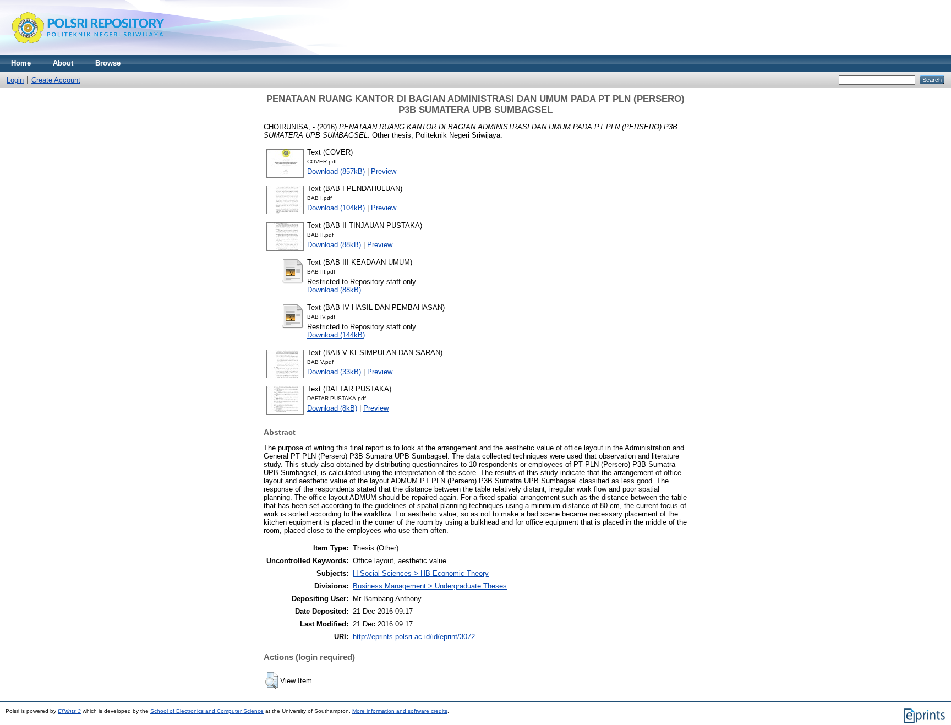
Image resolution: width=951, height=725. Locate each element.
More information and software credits (399, 711)
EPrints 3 (69, 711)
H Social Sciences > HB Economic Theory (421, 573)
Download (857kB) (336, 171)
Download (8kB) (332, 408)
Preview (383, 171)
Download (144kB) (336, 335)
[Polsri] (88, 52)
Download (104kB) (336, 208)
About (63, 63)
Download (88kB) (334, 245)
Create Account (55, 80)
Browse (108, 63)
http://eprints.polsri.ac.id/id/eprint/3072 (414, 637)
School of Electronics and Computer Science (207, 711)
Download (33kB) (334, 372)
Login (15, 80)
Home (21, 63)
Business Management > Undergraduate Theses (430, 586)
